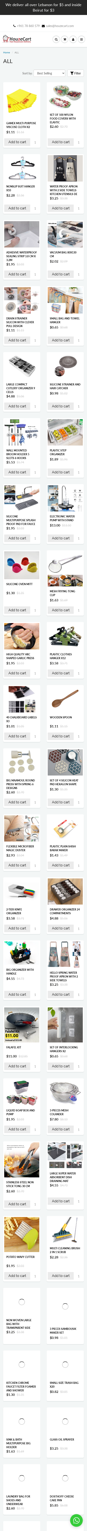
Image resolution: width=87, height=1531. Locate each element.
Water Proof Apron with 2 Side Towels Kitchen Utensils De (63, 190)
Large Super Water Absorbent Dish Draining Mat (63, 1177)
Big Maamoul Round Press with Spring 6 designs (20, 784)
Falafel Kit (13, 1047)
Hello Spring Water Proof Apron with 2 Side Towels (64, 976)
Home (6, 52)
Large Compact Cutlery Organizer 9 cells (20, 388)
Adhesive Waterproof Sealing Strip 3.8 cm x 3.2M (21, 256)
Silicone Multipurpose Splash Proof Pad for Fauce (20, 520)
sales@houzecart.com (60, 26)
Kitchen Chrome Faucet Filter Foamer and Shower (21, 1395)
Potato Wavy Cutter (20, 1257)
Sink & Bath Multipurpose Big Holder (18, 1462)
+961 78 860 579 (28, 26)
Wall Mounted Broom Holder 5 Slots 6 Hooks (17, 454)
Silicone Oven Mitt (19, 584)
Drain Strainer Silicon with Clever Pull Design (20, 322)
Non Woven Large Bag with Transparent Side (18, 1324)
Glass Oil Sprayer (62, 1458)
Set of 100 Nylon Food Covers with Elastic (63, 118)
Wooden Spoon (61, 717)
